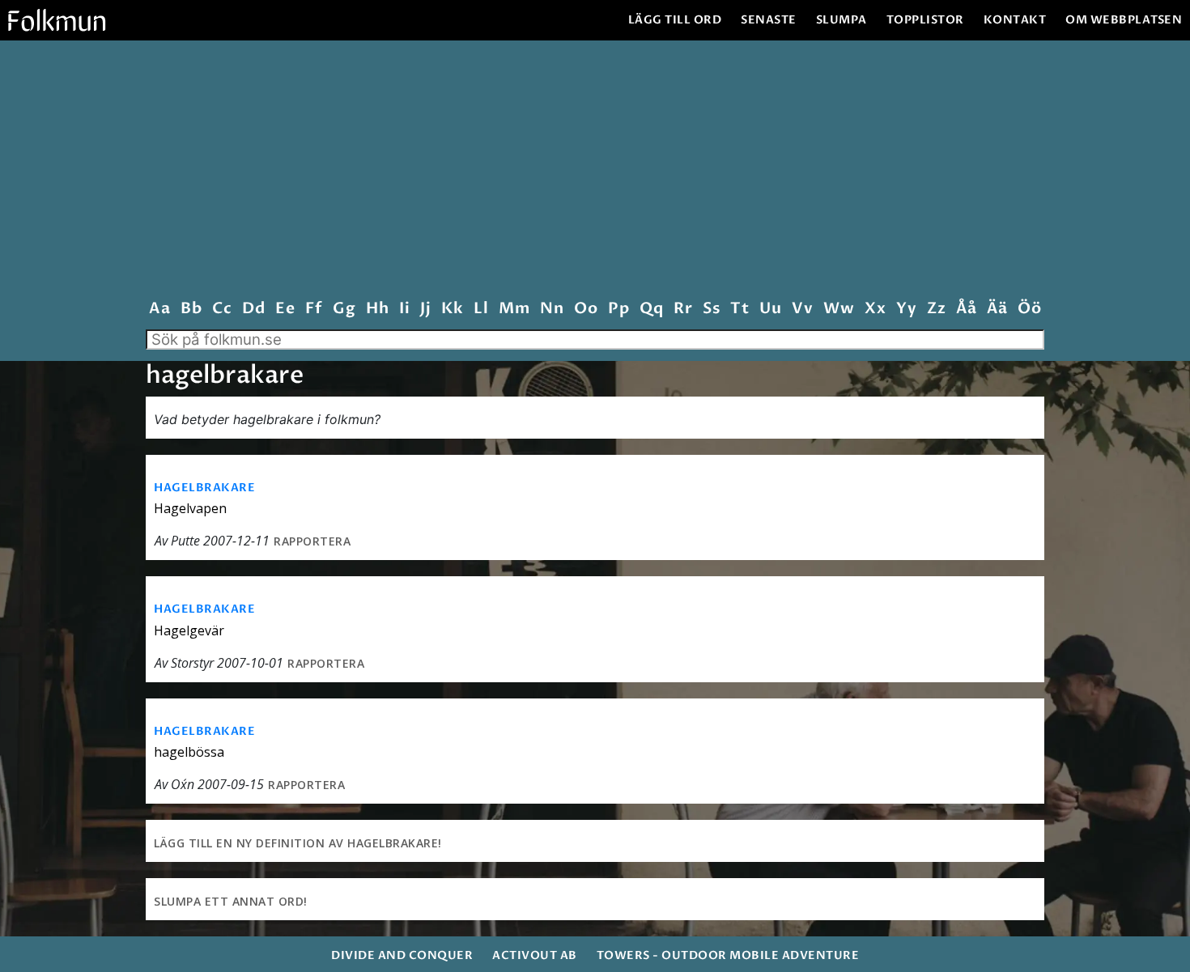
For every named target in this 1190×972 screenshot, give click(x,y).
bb (191, 309)
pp (618, 309)
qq (651, 309)
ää (997, 309)
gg (344, 309)
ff (313, 309)
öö (1029, 309)
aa (159, 309)
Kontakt (1015, 20)
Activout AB (534, 955)
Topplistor (925, 20)
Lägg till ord (675, 20)
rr (683, 309)
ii (404, 309)
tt (739, 309)
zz (936, 309)
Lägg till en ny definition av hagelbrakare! (298, 843)
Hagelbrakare (204, 609)
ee (285, 309)
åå (966, 309)
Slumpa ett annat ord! (231, 901)
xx (875, 309)
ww (838, 309)
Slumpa (841, 20)
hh (377, 309)
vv (802, 309)
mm (514, 309)
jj (425, 309)
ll (481, 309)
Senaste (769, 20)
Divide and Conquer (402, 955)
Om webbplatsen (1123, 20)
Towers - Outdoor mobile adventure (728, 955)
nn (551, 309)
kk (452, 309)
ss (711, 309)
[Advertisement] (595, 173)
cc (222, 309)
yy (906, 309)
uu (770, 309)
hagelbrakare (204, 487)
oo (585, 309)
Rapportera (312, 541)
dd (253, 309)
